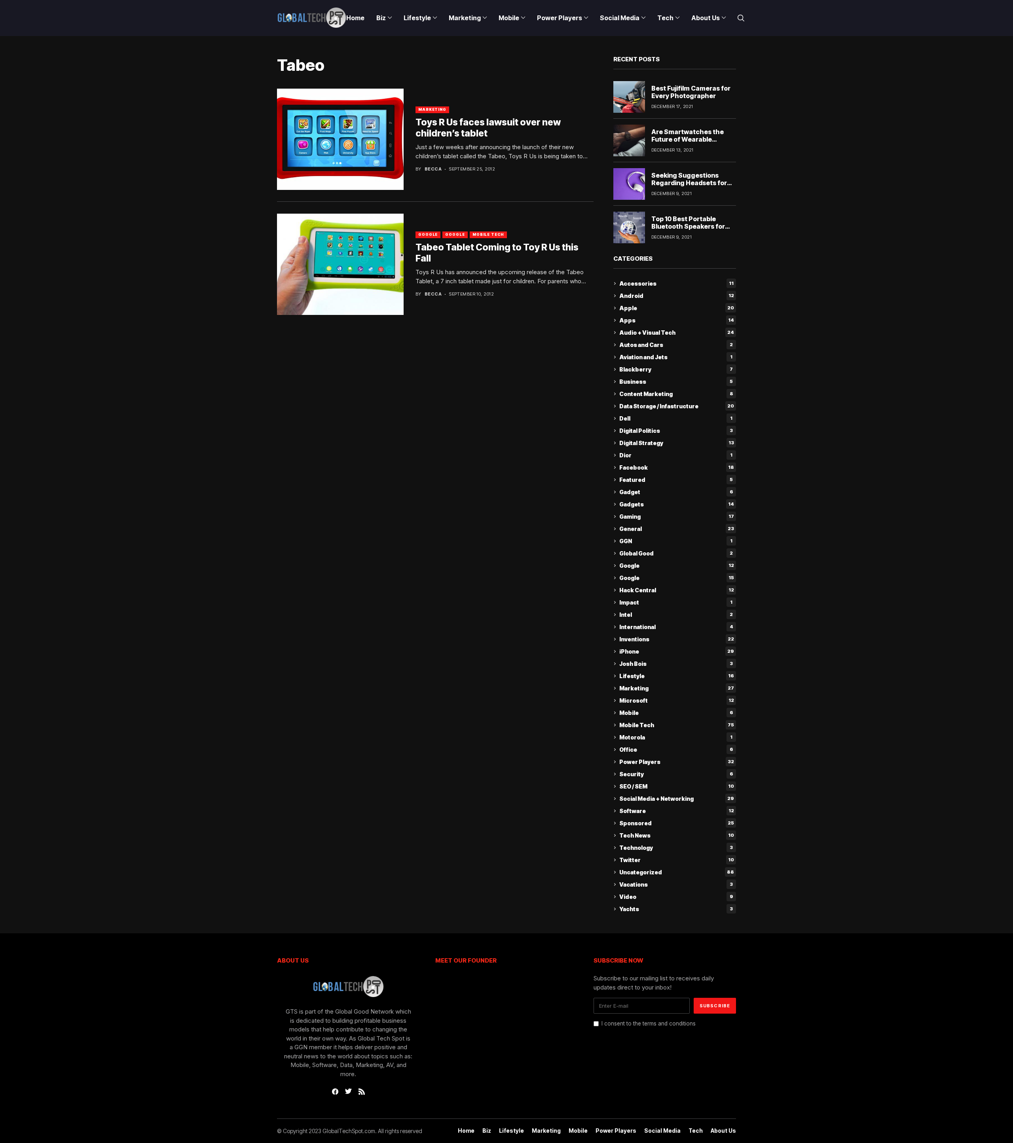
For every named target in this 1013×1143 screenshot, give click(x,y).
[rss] (362, 1091)
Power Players (676, 761)
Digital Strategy (676, 443)
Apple (676, 308)
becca (433, 169)
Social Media (662, 1131)
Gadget (676, 492)
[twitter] (348, 1091)
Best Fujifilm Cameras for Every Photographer (690, 92)
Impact (675, 602)
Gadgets (676, 504)
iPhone (676, 651)
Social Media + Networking (676, 798)
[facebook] (335, 1091)
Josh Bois (676, 663)
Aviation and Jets (675, 357)
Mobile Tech (488, 234)
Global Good (676, 553)
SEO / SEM (676, 786)
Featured (676, 479)
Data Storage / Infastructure (676, 406)
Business (676, 381)
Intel (676, 614)
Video (676, 896)
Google (428, 234)
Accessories (676, 283)
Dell (675, 418)
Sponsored (676, 823)
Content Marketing (676, 393)
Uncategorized (676, 872)
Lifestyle (676, 676)
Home (466, 1131)
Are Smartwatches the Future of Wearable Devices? (687, 139)
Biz (486, 1131)
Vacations (676, 884)
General (676, 528)
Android (676, 295)
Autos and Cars (676, 344)
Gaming (676, 516)
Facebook (676, 467)
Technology (676, 847)
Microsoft (676, 700)
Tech (696, 1131)
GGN (675, 541)
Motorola (675, 737)
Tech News (676, 835)
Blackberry (676, 369)
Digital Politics (676, 430)
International (676, 627)
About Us (723, 1131)
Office (676, 749)
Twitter (676, 860)
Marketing (432, 109)
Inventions (676, 639)
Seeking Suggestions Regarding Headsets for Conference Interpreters (690, 182)
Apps (676, 320)
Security (676, 774)
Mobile (676, 712)
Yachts (676, 909)
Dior (675, 455)
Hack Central (676, 590)
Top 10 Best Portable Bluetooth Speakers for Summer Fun (688, 226)
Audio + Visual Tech (676, 332)
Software (676, 810)
